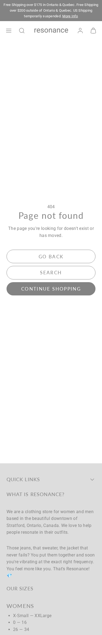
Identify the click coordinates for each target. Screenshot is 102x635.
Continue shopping (51, 289)
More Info (70, 16)
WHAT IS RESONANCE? (35, 494)
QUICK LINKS (23, 479)
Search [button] (51, 272)
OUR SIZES (20, 588)
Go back (51, 256)
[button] (8, 30)
